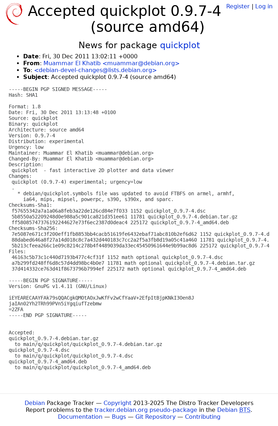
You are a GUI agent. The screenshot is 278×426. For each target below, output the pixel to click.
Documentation (80, 416)
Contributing (202, 416)
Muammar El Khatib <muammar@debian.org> (111, 63)
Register (238, 6)
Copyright (117, 403)
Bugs (119, 416)
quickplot (180, 45)
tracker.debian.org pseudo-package (145, 409)
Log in (264, 6)
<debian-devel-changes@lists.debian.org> (95, 70)
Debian (35, 403)
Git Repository (155, 416)
